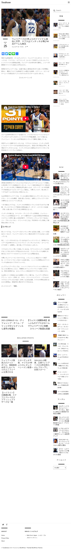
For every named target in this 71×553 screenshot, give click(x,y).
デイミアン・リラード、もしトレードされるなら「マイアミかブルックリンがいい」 (61, 191)
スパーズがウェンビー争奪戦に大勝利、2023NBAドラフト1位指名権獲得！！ (61, 204)
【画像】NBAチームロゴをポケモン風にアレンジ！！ (63, 337)
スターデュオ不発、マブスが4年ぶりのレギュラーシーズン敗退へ (25, 363)
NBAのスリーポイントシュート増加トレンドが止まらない (63, 318)
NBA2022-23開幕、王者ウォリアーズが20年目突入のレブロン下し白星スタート (42, 365)
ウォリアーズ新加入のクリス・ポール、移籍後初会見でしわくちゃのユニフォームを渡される (9, 366)
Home (3, 535)
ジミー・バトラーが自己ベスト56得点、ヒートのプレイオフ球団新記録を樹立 (61, 241)
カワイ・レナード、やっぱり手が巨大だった (63, 357)
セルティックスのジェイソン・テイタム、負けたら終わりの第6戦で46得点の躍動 (61, 409)
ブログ (5, 346)
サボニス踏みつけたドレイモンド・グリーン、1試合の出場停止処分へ (61, 263)
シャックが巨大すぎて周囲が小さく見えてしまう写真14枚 (63, 366)
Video (5, 378)
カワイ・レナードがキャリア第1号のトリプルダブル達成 (61, 451)
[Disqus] (25, 432)
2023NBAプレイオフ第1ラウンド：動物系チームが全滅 (61, 230)
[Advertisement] (25, 91)
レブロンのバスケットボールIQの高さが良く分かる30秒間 (64, 46)
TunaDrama (6, 547)
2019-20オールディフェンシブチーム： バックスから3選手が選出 (61, 442)
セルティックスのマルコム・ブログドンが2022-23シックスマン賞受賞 (61, 252)
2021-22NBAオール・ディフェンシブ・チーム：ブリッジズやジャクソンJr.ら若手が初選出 (12, 324)
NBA (15, 286)
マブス (21, 46)
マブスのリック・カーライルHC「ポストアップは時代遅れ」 (64, 55)
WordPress (23, 547)
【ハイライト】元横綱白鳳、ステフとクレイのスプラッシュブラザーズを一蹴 (9, 397)
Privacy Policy (5, 538)
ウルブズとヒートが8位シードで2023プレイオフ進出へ (61, 274)
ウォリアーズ (15, 46)
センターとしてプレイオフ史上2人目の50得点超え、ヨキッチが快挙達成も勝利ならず (61, 217)
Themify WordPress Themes (34, 547)
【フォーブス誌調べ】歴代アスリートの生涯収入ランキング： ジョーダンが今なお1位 (63, 307)
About (3, 541)
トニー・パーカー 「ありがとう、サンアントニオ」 (64, 83)
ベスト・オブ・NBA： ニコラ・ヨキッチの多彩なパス (64, 92)
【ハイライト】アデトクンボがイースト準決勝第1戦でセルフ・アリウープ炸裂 (61, 421)
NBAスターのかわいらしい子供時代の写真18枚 (63, 385)
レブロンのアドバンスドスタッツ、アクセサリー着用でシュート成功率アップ (61, 432)
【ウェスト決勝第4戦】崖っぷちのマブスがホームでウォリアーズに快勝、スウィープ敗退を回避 (38, 324)
